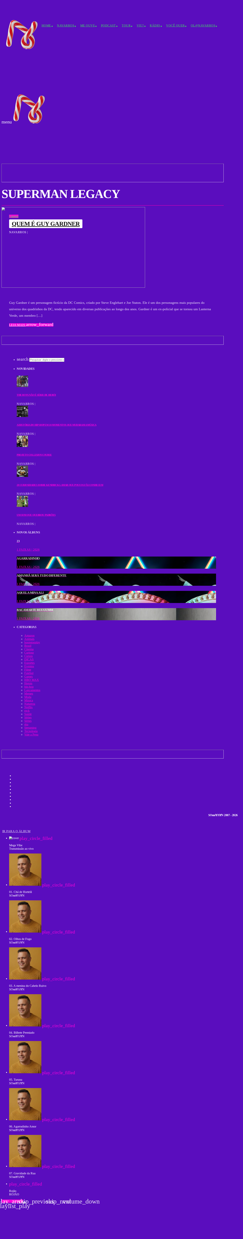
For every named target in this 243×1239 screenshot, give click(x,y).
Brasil (27, 645)
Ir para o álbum (16, 831)
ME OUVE (87, 25)
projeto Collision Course (34, 454)
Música (28, 700)
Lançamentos (32, 690)
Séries (28, 717)
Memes (28, 693)
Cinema (13, 216)
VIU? (140, 25)
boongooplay (32, 642)
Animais (29, 639)
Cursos (28, 656)
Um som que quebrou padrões (36, 515)
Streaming (30, 727)
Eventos (29, 666)
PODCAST (108, 25)
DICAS (29, 659)
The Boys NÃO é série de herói (36, 394)
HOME (46, 25)
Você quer (175, 25)
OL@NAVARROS (203, 25)
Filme (27, 669)
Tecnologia (31, 731)
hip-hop (29, 686)
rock (27, 710)
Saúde (28, 714)
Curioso (29, 652)
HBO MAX (31, 680)
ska (26, 724)
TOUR (126, 25)
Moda (27, 697)
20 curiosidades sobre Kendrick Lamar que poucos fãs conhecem (60, 485)
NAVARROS (65, 25)
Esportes (29, 662)
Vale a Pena (31, 734)
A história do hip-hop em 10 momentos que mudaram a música (56, 424)
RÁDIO (155, 25)
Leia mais (31, 325)
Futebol (28, 673)
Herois (28, 683)
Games (28, 676)
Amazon (29, 635)
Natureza (29, 703)
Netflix (28, 707)
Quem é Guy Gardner (46, 223)
